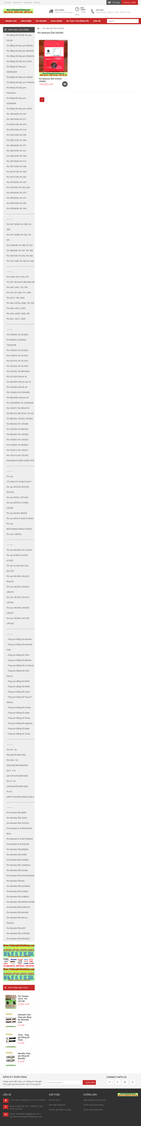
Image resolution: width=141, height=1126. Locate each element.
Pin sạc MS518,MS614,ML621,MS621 (19, 526)
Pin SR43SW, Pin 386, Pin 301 (20, 245)
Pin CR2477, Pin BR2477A (18, 408)
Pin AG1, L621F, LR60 (16, 318)
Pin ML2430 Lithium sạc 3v (19, 381)
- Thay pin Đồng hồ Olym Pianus (18, 673)
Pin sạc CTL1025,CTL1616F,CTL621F (19, 479)
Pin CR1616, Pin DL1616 (17, 360)
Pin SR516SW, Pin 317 (16, 119)
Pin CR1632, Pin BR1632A (18, 371)
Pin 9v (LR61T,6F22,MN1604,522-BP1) (20, 794)
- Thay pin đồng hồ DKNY (18, 681)
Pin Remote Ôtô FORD (17, 854)
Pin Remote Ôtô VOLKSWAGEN (20, 875)
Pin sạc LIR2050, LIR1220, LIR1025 (18, 621)
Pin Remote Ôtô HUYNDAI (18, 886)
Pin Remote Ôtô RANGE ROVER (21, 902)
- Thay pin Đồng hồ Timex (18, 718)
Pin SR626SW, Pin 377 (16, 145)
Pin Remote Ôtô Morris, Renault (17, 920)
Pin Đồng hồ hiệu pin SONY (19, 61)
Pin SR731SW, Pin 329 (16, 171)
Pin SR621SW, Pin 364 (16, 140)
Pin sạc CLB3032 (14, 534)
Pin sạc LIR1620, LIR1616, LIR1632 (18, 600)
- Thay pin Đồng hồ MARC (18, 686)
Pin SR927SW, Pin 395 (16, 203)
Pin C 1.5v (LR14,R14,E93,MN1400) (17, 773)
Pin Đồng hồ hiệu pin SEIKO (19, 108)
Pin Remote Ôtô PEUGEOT (18, 938)
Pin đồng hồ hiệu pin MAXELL (20, 45)
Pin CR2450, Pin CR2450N (18, 392)
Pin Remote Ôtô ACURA (17, 870)
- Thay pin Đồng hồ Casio (18, 691)
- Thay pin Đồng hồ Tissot (18, 733)
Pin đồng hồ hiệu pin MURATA (20, 56)
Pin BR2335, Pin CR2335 (17, 434)
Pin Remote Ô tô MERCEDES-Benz (20, 831)
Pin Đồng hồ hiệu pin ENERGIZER (16, 69)
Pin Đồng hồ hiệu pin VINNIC (20, 77)
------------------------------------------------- (20, 216)
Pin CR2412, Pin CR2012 (17, 450)
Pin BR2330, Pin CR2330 (17, 423)
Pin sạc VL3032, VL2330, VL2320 (17, 558)
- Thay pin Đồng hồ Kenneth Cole (19, 647)
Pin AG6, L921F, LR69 (16, 308)
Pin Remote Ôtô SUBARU (18, 896)
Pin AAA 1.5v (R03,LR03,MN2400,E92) (17, 763)
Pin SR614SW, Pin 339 (16, 156)
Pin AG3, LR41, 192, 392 (17, 287)
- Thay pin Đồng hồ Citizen (19, 707)
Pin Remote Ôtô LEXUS (17, 817)
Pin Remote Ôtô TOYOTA (18, 823)
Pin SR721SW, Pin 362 (16, 177)
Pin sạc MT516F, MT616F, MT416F (18, 489)
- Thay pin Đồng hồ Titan (18, 655)
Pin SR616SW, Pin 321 (16, 150)
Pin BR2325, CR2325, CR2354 (20, 418)
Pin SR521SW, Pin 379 (16, 124)
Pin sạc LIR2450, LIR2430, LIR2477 (18, 610)
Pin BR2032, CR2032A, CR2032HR (16, 342)
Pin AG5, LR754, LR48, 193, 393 (20, 303)
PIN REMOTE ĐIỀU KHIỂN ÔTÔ (20, 460)
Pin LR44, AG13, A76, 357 (18, 276)
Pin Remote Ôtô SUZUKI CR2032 (50, 80)
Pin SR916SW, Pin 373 (16, 192)
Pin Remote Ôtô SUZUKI (17, 891)
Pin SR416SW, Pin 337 (16, 114)
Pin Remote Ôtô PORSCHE (18, 907)
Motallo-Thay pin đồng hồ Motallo (24, 1056)
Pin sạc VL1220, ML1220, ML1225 (18, 568)
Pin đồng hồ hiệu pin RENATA (20, 50)
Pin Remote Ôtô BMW (16, 812)
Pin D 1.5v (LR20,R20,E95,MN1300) (17, 784)
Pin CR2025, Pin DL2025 (17, 350)
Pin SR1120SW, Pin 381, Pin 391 (19, 237)
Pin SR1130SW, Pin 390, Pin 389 (19, 227)
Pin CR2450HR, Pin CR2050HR (20, 402)
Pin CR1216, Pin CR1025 (17, 455)
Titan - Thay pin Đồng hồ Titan (23, 1037)
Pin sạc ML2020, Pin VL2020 (19, 550)
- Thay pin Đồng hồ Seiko (18, 712)
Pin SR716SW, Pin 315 (16, 161)
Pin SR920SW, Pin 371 (16, 198)
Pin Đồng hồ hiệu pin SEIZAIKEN (16, 101)
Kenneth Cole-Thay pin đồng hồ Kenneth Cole (24, 1018)
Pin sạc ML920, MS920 (17, 513)
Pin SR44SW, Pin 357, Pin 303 (20, 250)
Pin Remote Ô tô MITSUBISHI (20, 838)
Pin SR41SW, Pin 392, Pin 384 (20, 255)
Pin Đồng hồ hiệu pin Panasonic (16, 90)
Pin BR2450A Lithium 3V (18, 397)
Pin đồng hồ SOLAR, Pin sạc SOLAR (19, 38)
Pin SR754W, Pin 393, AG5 (18, 187)
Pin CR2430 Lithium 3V (17, 387)
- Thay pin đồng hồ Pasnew (19, 639)
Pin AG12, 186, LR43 (16, 297)
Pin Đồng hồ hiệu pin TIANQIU (20, 82)
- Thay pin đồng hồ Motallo (19, 660)
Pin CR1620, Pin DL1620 (17, 366)
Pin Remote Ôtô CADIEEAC (19, 865)
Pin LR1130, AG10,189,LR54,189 (21, 282)
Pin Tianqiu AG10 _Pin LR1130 (23, 998)
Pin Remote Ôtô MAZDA (17, 849)
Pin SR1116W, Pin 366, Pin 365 (20, 261)
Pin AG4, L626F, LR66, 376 (18, 313)
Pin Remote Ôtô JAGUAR (18, 912)
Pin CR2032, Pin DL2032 (17, 334)
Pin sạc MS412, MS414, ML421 (20, 518)
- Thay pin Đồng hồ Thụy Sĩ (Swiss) (19, 700)
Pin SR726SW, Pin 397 (16, 182)
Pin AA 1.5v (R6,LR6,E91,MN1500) (16, 752)
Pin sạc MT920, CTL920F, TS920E (18, 505)
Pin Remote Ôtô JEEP (16, 928)
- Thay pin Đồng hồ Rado (18, 728)
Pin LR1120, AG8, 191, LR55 (19, 292)
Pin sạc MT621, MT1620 (17, 497)
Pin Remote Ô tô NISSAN (18, 844)
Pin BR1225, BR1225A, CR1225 (20, 413)
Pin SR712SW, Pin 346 (16, 166)
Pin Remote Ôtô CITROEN (18, 933)
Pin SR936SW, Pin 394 (16, 208)
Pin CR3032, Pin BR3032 (17, 444)
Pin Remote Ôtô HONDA (18, 859)
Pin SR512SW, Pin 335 (16, 135)
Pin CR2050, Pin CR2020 (17, 439)
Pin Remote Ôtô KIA (16, 881)
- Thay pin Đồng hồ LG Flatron (20, 665)
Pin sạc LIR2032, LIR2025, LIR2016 (18, 589)
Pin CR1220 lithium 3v (17, 376)
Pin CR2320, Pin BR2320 (17, 429)
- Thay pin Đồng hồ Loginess (20, 723)
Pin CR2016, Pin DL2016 (17, 355)
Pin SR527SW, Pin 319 (16, 129)
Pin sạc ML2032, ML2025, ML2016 (18, 579)
